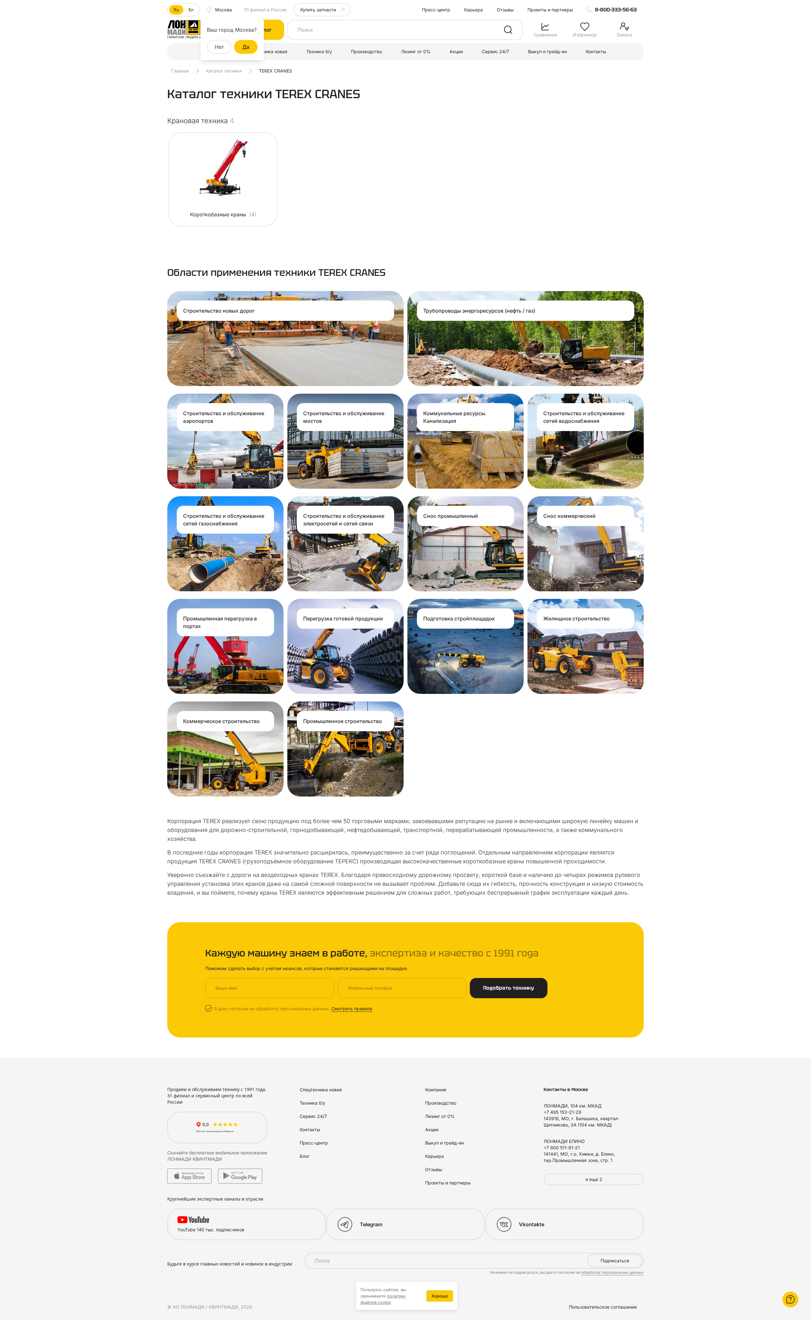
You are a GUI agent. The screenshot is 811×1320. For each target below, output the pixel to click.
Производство (366, 51)
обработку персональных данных (612, 1272)
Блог (305, 1156)
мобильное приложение (241, 1152)
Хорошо (439, 1295)
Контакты (596, 51)
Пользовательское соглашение (603, 1307)
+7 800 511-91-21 (562, 1147)
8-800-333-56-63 (616, 9)
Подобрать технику (508, 988)
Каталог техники (224, 70)
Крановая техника (200, 121)
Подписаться (615, 1260)
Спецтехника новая (266, 51)
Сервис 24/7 (495, 51)
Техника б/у (319, 51)
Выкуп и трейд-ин (547, 51)
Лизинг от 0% (416, 51)
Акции (456, 51)
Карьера (473, 9)
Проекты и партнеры (550, 9)
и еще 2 (593, 1179)
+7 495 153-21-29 (562, 1112)
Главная (180, 70)
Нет (219, 47)
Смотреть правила (351, 1008)
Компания (435, 1089)
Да (245, 47)
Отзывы (505, 9)
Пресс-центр (436, 9)
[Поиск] (508, 30)
